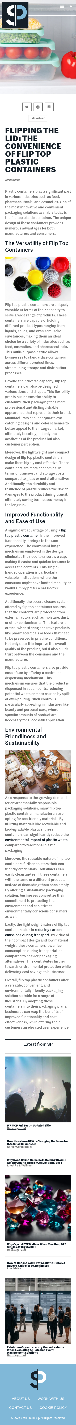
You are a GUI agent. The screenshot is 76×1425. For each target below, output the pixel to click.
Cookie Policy (53, 1408)
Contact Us (20, 1408)
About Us (21, 1399)
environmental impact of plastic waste (36, 840)
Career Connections (19, 1147)
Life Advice (37, 118)
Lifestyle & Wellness (20, 1165)
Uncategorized (16, 1128)
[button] (62, 6)
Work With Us (51, 1399)
